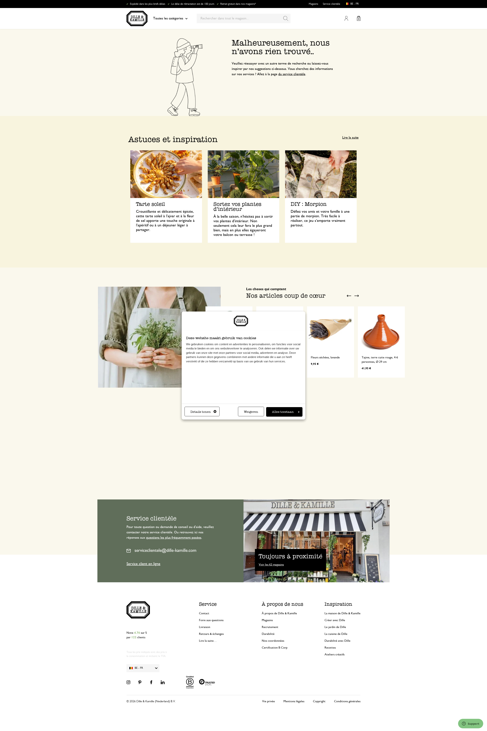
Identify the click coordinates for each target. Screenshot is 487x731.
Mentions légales (293, 701)
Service (208, 604)
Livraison (204, 627)
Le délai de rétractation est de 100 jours (192, 4)
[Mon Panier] (358, 18)
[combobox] (243, 18)
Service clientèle (331, 4)
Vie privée (268, 701)
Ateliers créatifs (335, 654)
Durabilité (268, 633)
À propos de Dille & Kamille (279, 613)
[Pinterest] (140, 682)
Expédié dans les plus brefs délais (147, 4)
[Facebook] (151, 682)
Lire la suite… (208, 640)
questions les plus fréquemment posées (173, 537)
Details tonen (200, 412)
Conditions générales (347, 701)
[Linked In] (163, 682)
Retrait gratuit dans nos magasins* (238, 4)
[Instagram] (128, 682)
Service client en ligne (143, 564)
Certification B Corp (274, 647)
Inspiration (338, 604)
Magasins (313, 4)
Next (356, 296)
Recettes (330, 647)
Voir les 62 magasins (271, 564)
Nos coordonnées (273, 640)
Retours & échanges (211, 633)
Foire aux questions (211, 620)
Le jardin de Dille (335, 627)
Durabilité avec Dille (337, 640)
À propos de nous (282, 604)
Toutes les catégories (168, 18)
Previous (349, 296)
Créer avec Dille (335, 620)
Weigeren (251, 412)
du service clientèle (291, 74)
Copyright (319, 701)
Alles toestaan (283, 412)
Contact (204, 613)
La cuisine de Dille (336, 633)
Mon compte (346, 18)
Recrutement (270, 627)
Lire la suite (350, 137)
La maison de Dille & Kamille (342, 613)
